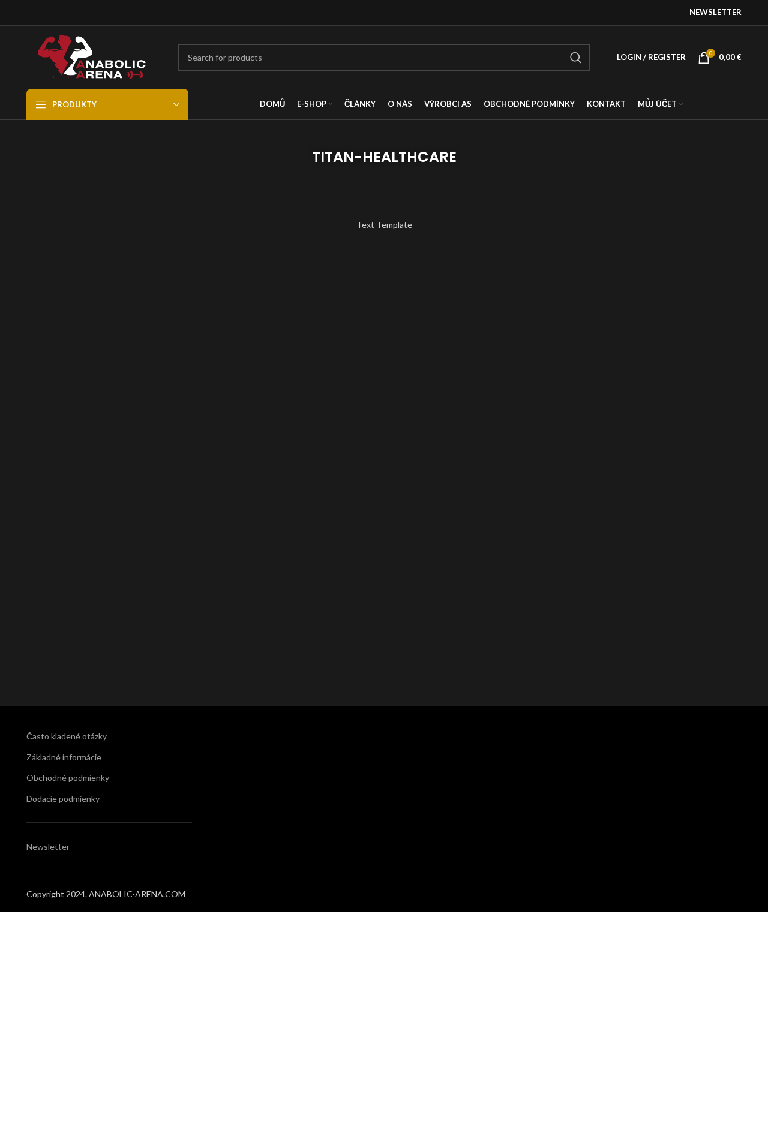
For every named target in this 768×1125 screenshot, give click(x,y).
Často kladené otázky (66, 736)
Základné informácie (63, 757)
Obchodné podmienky (67, 777)
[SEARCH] (576, 57)
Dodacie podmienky (63, 798)
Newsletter (48, 846)
